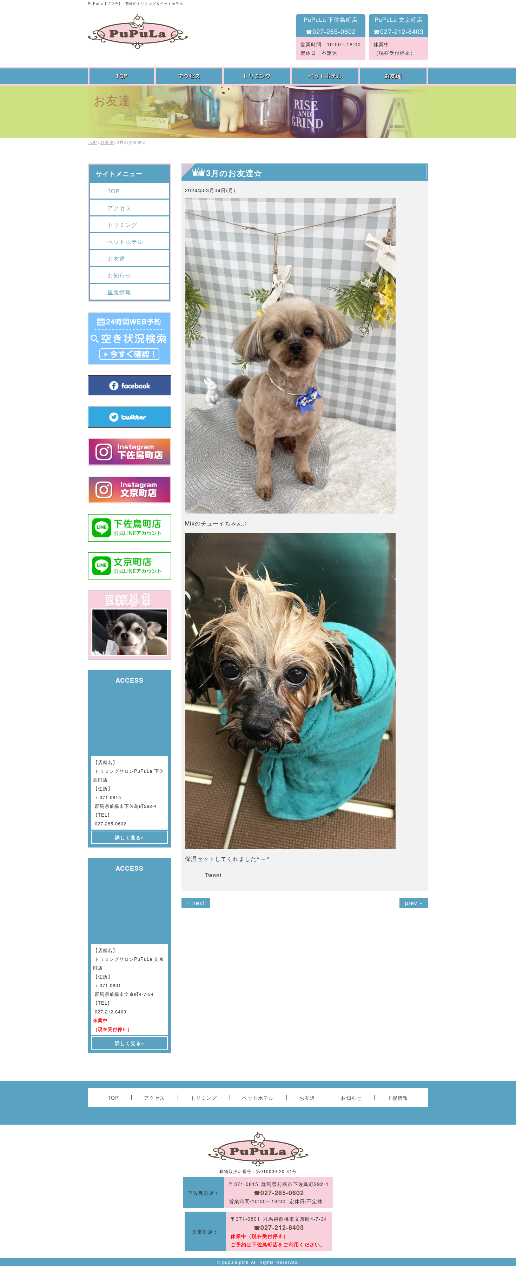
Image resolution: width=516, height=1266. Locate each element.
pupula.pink (235, 1262)
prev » (414, 903)
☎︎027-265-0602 (331, 31)
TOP (122, 76)
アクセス (190, 76)
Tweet (213, 875)
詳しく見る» (129, 837)
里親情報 (119, 292)
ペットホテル (326, 76)
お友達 (394, 76)
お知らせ (119, 275)
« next (195, 903)
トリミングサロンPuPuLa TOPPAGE (138, 31)
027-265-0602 (110, 823)
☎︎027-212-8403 (398, 31)
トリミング (258, 76)
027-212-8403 (110, 1011)
